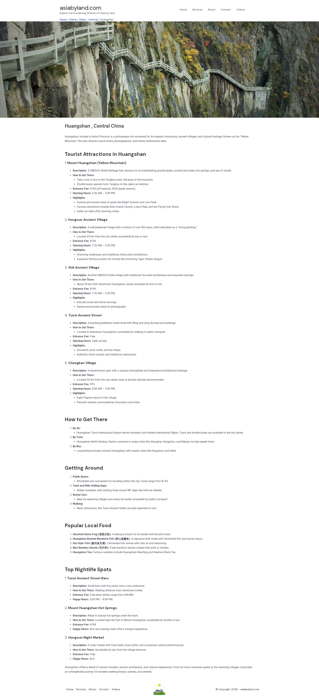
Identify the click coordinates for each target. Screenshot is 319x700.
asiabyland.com (80, 8)
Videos (240, 9)
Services (197, 9)
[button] (255, 9)
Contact (226, 9)
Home (183, 9)
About (211, 9)
